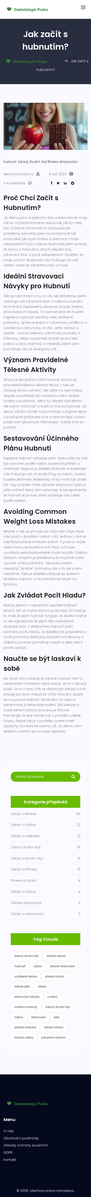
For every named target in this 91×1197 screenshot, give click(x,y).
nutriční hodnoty (25, 1007)
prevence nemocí (53, 1037)
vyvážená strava (25, 976)
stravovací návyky (27, 997)
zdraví (42, 986)
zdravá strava (56, 956)
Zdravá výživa (23, 1037)
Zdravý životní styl (57, 1007)
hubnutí (10, 161)
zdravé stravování (62, 966)
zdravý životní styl (32, 161)
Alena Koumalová (18, 174)
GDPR (8, 1152)
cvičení (52, 997)
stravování (69, 161)
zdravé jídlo (22, 986)
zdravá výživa (54, 976)
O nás (9, 1131)
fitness (53, 161)
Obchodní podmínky (21, 1138)
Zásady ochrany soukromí (26, 1145)
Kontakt (10, 1159)
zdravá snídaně (25, 1027)
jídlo (57, 1017)
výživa (37, 966)
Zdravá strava (53, 1027)
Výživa (18, 1017)
